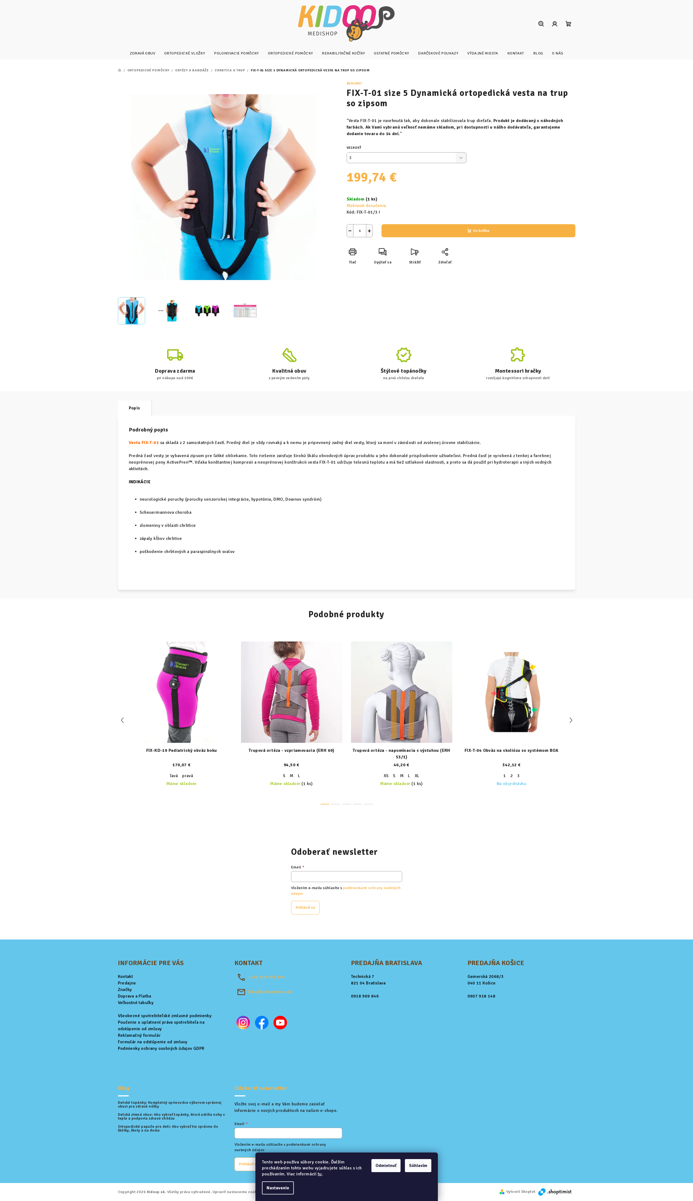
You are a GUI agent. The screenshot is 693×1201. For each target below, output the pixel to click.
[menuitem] (143, 53)
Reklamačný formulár (139, 1035)
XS (386, 776)
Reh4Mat (354, 83)
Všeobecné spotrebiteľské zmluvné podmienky (165, 1015)
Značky (125, 989)
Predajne (127, 983)
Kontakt (125, 976)
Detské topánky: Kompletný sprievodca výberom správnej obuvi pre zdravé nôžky (170, 1104)
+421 (266, 977)
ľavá (174, 776)
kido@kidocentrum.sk (270, 992)
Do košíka (481, 230)
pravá (187, 776)
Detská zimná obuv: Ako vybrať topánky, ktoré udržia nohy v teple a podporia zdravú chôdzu (171, 1116)
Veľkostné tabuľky (136, 1002)
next (571, 720)
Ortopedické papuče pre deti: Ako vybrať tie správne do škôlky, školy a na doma (168, 1128)
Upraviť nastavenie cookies (237, 1192)
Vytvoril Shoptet (520, 1191)
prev (122, 720)
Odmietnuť (385, 1165)
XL (417, 776)
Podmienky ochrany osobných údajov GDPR (161, 1048)
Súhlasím (418, 1165)
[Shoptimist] (555, 1191)
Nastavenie (278, 1188)
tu (320, 1174)
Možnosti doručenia (366, 205)
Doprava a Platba (134, 996)
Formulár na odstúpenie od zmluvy (153, 1042)
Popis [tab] (134, 408)
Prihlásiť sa (305, 907)
